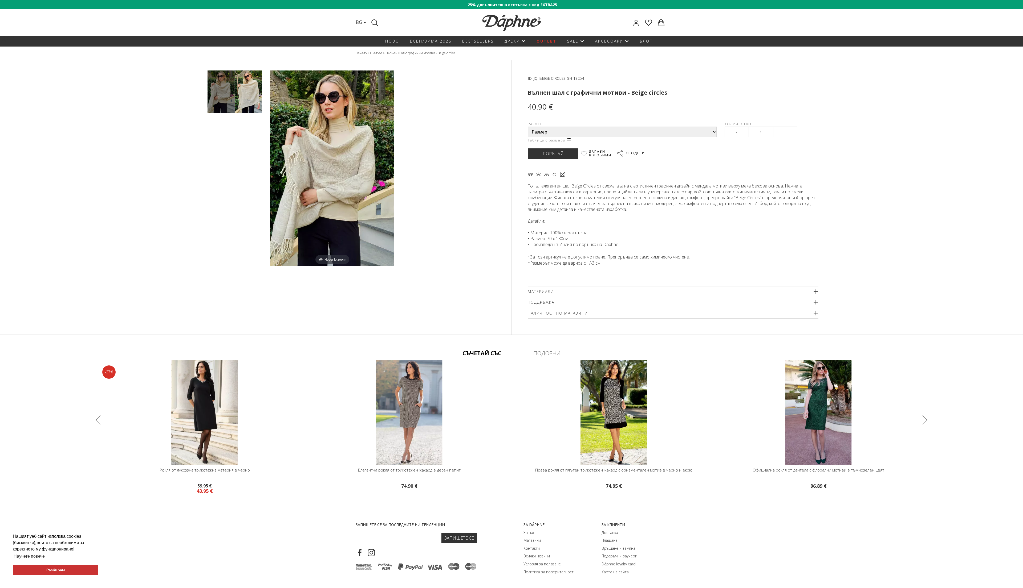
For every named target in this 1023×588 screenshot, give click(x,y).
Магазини (532, 540)
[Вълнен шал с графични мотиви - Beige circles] (221, 91)
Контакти (531, 548)
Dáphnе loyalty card (619, 563)
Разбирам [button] (55, 570)
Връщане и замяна (618, 548)
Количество (738, 124)
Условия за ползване (542, 563)
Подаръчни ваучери (619, 555)
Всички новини (536, 555)
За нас (529, 532)
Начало (361, 53)
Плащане (610, 540)
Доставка (610, 532)
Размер (535, 124)
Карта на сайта (615, 571)
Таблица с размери (547, 140)
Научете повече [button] (29, 556)
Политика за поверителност (548, 571)
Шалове (376, 53)
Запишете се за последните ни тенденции (400, 524)
